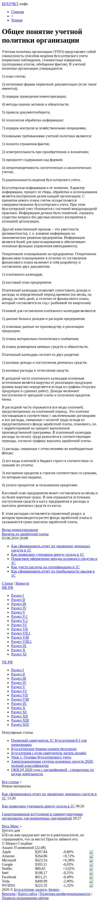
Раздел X (18, 650)
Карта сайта (27, 894)
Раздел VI (19, 625)
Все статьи (10, 782)
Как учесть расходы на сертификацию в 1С (45, 567)
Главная (17, 12)
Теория (16, 20)
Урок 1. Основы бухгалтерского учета (41, 757)
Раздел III (18, 604)
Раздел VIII (20, 637)
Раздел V (18, 612)
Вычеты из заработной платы (25, 534)
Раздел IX (19, 646)
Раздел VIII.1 (21, 642)
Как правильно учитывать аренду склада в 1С (47, 554)
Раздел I (17, 595)
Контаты (9, 894)
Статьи (7, 583)
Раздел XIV (20, 725)
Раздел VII (19, 629)
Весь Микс (10, 826)
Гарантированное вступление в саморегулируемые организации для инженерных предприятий (42, 816)
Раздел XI (19, 654)
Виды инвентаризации (20, 530)
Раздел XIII (20, 720)
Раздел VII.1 (20, 633)
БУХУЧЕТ (10, 4)
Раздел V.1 (19, 616)
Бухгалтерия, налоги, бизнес (36, 890)
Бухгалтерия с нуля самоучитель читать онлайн (48, 753)
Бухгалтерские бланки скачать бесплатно (44, 749)
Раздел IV (19, 608)
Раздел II (18, 600)
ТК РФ (7, 662)
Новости (22, 583)
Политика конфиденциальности (65, 894)
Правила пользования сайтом (25, 898)
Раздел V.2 (19, 621)
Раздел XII (19, 716)
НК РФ (7, 588)
